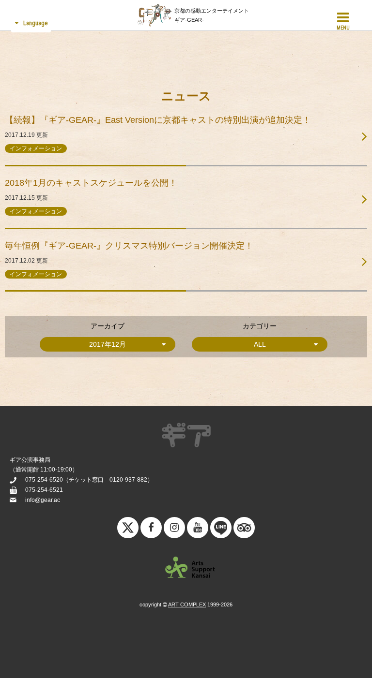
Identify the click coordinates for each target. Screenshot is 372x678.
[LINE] (221, 530)
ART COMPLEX (187, 604)
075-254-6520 (44, 479)
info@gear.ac (42, 500)
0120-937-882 (128, 479)
